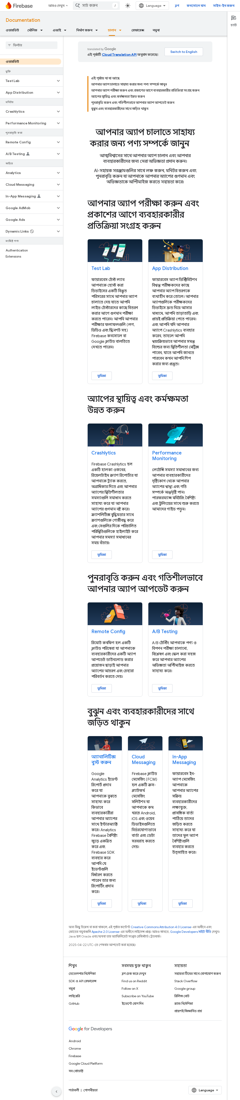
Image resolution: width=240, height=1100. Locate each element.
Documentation (23, 20)
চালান (112, 30)
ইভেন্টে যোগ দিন (132, 1003)
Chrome (75, 1048)
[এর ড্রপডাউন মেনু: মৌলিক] (43, 30)
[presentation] (145, 138)
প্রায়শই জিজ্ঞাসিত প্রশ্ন (188, 1011)
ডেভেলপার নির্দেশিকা (82, 973)
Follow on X (130, 988)
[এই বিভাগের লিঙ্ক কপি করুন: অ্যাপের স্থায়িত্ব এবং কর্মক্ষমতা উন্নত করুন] (131, 411)
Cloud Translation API (119, 54)
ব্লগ (177, 6)
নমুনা (156, 30)
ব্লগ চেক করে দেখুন (134, 973)
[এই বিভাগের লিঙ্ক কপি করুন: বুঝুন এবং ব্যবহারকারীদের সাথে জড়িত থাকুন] (137, 723)
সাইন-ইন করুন (223, 6)
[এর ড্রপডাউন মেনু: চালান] (121, 30)
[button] (28, 81)
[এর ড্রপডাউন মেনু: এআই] (66, 30)
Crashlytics (103, 453)
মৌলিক (32, 30)
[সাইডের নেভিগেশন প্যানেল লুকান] (56, 1091)
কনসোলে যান (196, 6)
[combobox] (96, 5)
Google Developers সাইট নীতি (190, 932)
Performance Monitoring (167, 455)
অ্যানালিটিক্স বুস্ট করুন (103, 759)
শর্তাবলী (74, 1090)
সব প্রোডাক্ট (76, 1071)
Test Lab (100, 268)
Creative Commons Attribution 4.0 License (161, 927)
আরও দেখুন (56, 6)
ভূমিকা (101, 376)
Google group (184, 988)
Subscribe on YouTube (138, 996)
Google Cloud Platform (86, 1063)
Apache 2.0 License (105, 932)
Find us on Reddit (134, 981)
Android (75, 1041)
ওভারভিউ (12, 30)
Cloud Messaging (143, 759)
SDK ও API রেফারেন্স (82, 981)
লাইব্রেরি (74, 996)
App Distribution (170, 268)
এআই (57, 30)
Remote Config (108, 632)
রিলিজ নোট (181, 996)
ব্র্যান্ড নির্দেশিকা (183, 1003)
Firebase (75, 1056)
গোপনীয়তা (90, 1090)
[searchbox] (31, 45)
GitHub (74, 1003)
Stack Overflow (185, 981)
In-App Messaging (184, 759)
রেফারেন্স (137, 30)
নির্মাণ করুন (84, 30)
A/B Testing (164, 632)
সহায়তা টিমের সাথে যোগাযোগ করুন (197, 973)
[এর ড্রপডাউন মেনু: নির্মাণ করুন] (98, 30)
